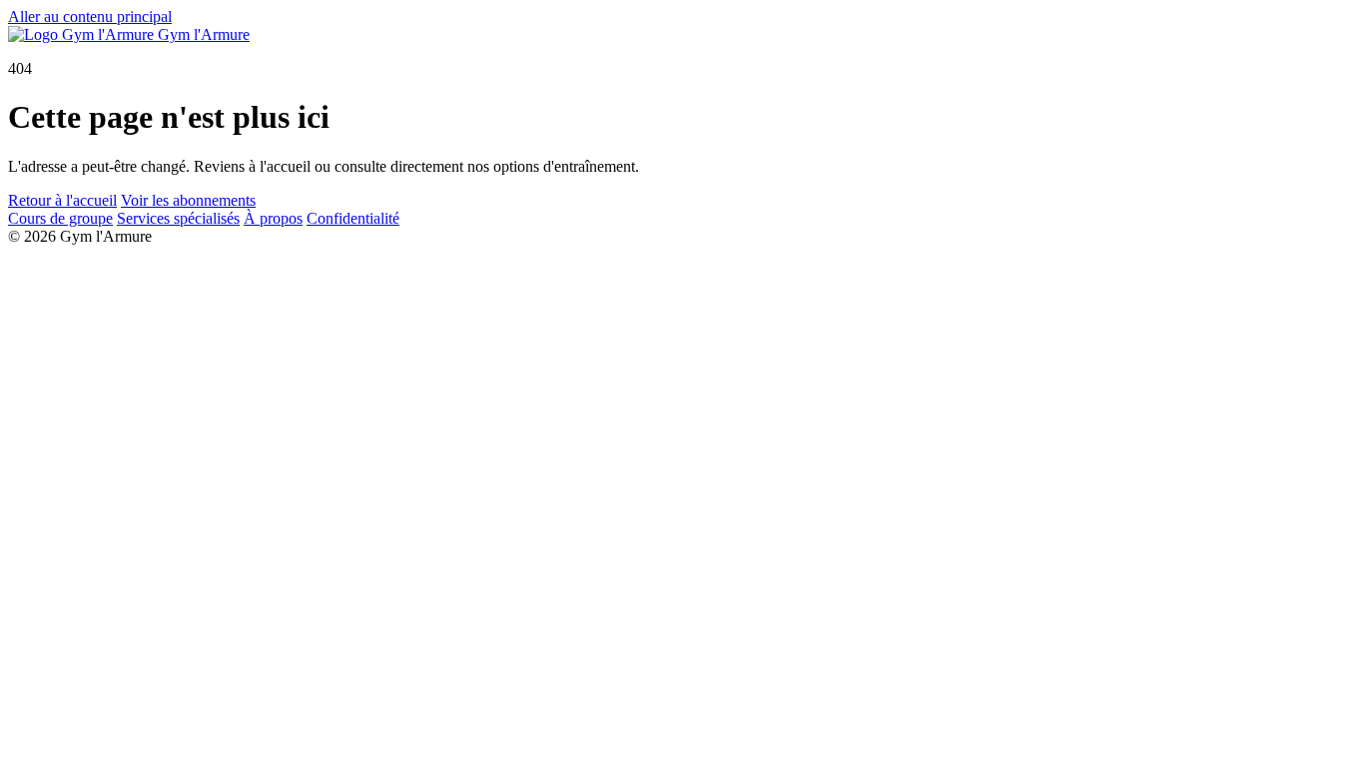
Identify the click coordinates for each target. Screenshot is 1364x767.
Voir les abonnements (188, 200)
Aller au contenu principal (90, 16)
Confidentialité (353, 218)
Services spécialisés (178, 218)
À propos (273, 218)
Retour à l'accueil (62, 200)
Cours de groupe (60, 218)
